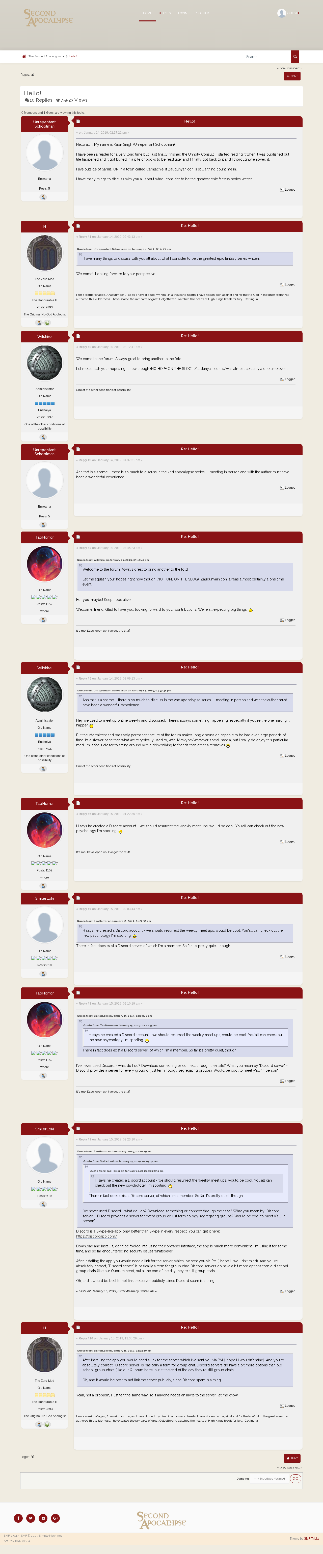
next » (297, 68)
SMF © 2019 (29, 1535)
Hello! (73, 56)
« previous (284, 68)
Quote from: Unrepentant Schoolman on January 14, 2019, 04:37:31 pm (124, 690)
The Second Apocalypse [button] (45, 56)
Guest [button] (292, 13)
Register (202, 13)
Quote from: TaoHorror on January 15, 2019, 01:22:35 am (114, 921)
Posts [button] (166, 13)
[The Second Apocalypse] (48, 11)
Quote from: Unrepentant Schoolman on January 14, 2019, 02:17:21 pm (124, 249)
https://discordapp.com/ (96, 1236)
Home (147, 13)
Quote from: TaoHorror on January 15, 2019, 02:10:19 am (114, 1151)
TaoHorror (44, 537)
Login (182, 13)
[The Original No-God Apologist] (47, 322)
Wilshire (44, 336)
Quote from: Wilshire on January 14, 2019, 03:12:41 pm (113, 560)
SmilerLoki (44, 898)
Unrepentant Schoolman (44, 124)
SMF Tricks (311, 1538)
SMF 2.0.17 (11, 1535)
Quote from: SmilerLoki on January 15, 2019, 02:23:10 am (114, 1350)
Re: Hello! (190, 225)
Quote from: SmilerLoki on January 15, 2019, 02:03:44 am (114, 1015)
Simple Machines (50, 1535)
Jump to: (243, 1478)
